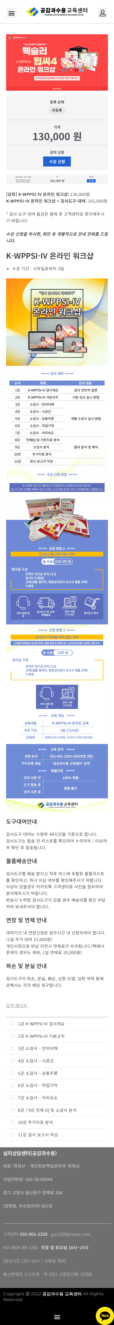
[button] (11, 13)
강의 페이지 (16, 1005)
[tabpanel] (57, 511)
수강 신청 (57, 161)
